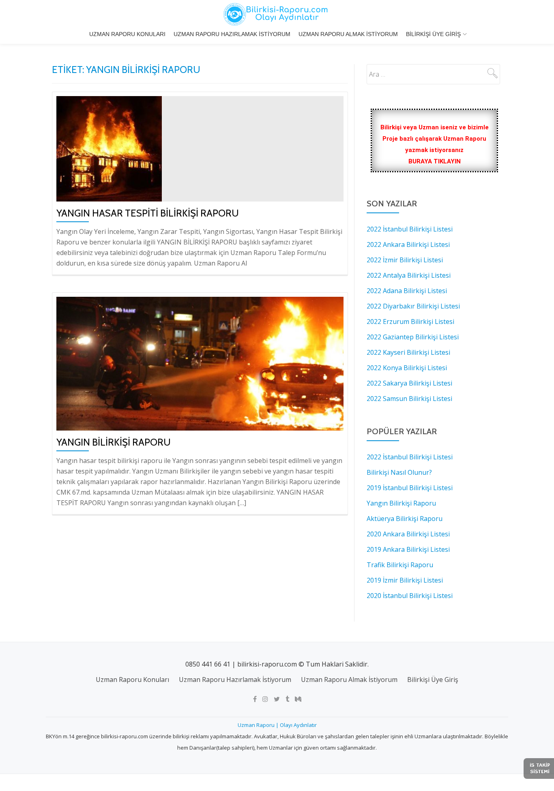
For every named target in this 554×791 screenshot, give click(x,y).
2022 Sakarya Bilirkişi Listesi (409, 383)
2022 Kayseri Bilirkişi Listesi (408, 352)
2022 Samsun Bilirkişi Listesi (409, 398)
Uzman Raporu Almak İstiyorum (348, 34)
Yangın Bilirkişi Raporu (113, 442)
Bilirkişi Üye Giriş (433, 34)
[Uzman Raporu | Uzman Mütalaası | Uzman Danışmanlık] (277, 14)
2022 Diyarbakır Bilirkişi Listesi (413, 306)
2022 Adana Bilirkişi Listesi (407, 290)
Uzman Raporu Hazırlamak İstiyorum (232, 34)
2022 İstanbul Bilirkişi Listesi (410, 229)
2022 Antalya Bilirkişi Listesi (409, 275)
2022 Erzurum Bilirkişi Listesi (410, 321)
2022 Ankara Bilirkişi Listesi (408, 244)
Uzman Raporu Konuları (127, 34)
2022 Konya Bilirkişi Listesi (407, 367)
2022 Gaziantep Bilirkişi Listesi (413, 336)
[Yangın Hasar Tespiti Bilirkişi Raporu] (109, 148)
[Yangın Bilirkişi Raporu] (200, 362)
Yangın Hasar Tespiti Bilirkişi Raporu (147, 213)
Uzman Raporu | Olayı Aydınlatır (277, 725)
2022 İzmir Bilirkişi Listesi (405, 259)
